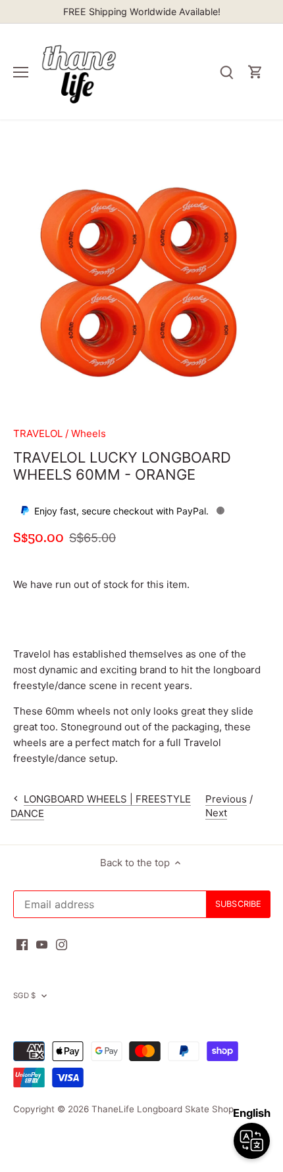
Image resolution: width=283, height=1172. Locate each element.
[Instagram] (61, 944)
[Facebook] (22, 944)
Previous (226, 799)
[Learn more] (220, 510)
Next (216, 812)
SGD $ (24, 995)
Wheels (88, 433)
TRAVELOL (38, 433)
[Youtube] (41, 944)
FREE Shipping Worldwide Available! (141, 11)
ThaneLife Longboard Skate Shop (162, 1109)
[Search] (226, 72)
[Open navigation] (20, 72)
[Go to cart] (255, 72)
